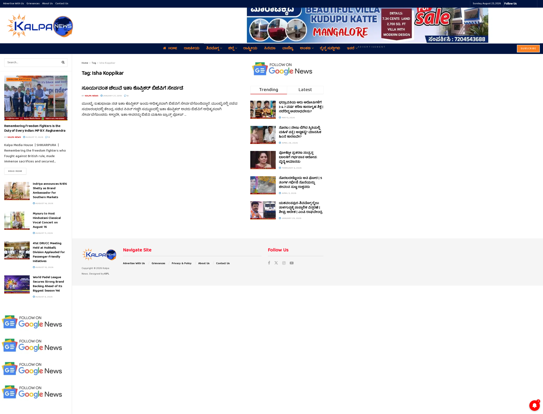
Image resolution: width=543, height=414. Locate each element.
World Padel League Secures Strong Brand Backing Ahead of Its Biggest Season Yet (48, 284)
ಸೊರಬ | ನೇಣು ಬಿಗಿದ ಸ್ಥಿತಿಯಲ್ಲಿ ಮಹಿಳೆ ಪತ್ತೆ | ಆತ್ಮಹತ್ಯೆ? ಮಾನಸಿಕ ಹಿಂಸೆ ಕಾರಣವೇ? (300, 132)
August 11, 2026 (44, 233)
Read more (17, 171)
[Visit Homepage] (38, 25)
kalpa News (14, 137)
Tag (94, 63)
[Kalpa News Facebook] (520, 4)
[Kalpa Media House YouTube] (533, 4)
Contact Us (61, 3)
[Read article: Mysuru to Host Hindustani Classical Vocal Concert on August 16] (17, 221)
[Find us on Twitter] (276, 264)
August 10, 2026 (44, 267)
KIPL (106, 274)
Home (85, 63)
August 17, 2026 (34, 137)
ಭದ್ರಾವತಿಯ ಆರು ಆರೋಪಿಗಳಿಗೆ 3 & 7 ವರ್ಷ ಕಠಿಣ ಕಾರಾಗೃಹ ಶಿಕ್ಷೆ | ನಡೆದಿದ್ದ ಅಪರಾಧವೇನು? (301, 107)
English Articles (19, 79)
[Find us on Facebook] (269, 264)
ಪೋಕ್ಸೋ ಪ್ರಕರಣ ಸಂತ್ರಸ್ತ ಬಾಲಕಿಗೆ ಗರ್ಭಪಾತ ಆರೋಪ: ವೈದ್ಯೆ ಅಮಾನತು (298, 157)
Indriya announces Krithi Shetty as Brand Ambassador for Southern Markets (50, 190)
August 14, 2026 (44, 203)
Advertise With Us (13, 3)
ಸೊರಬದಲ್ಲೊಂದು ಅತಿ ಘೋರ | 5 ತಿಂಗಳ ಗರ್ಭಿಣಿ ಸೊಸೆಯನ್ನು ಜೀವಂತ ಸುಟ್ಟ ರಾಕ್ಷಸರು (300, 183)
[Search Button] (63, 62)
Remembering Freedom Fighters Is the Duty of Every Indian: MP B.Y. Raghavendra (35, 128)
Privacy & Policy (182, 263)
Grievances (33, 3)
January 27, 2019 (112, 96)
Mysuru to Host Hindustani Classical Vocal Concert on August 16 (47, 220)
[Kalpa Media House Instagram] (525, 4)
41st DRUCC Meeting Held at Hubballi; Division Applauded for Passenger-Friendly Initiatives (49, 252)
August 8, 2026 (43, 297)
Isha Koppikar (107, 63)
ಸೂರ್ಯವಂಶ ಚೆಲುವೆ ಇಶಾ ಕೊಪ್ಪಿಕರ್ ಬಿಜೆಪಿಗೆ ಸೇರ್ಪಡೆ (132, 88)
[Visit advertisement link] (372, 22)
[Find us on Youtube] (292, 264)
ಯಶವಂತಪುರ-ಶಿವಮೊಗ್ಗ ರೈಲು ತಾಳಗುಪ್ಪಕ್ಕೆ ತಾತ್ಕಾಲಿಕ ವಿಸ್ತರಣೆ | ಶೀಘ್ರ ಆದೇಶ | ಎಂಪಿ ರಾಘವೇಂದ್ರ (301, 208)
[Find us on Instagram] (283, 264)
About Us (47, 3)
